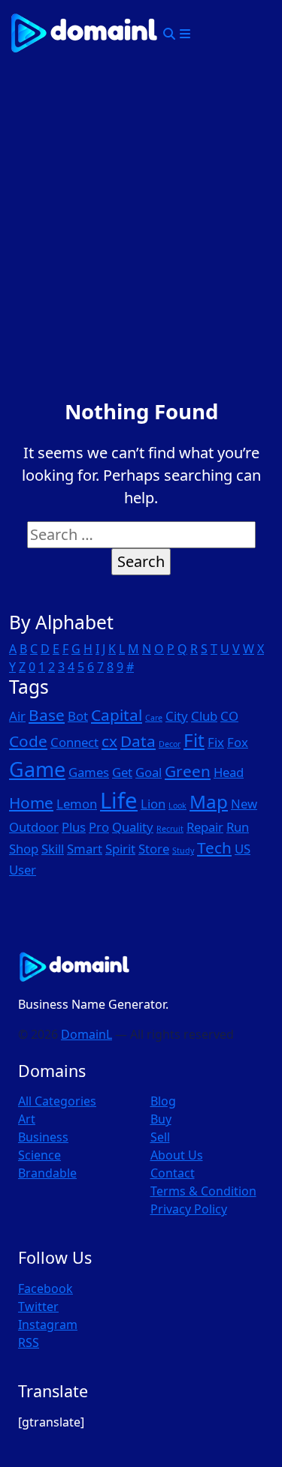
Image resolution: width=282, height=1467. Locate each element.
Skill (52, 848)
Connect (74, 742)
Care (153, 717)
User (22, 869)
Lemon (76, 803)
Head (229, 772)
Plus (74, 827)
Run (237, 827)
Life (119, 800)
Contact (172, 1173)
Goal (148, 772)
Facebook (45, 1288)
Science (39, 1155)
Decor (169, 744)
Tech (214, 847)
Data (138, 741)
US (242, 848)
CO (229, 715)
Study (183, 850)
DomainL (86, 1034)
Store (153, 848)
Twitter (38, 1306)
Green (188, 771)
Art (26, 1119)
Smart (84, 848)
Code (28, 741)
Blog (163, 1101)
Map (209, 801)
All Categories (57, 1101)
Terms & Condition (203, 1191)
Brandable (47, 1173)
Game (37, 769)
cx (109, 741)
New (244, 803)
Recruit (169, 829)
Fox (237, 742)
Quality (132, 827)
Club (204, 715)
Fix (216, 742)
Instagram (47, 1324)
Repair (204, 827)
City (176, 715)
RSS (28, 1342)
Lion (153, 803)
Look (177, 805)
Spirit (120, 848)
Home (31, 802)
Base (47, 714)
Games (88, 772)
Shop (23, 848)
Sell (160, 1137)
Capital (116, 714)
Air (17, 715)
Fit (194, 740)
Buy (160, 1119)
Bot (78, 715)
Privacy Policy (188, 1209)
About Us (176, 1155)
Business (43, 1137)
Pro (99, 827)
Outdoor (34, 827)
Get (122, 772)
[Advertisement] (141, 215)
